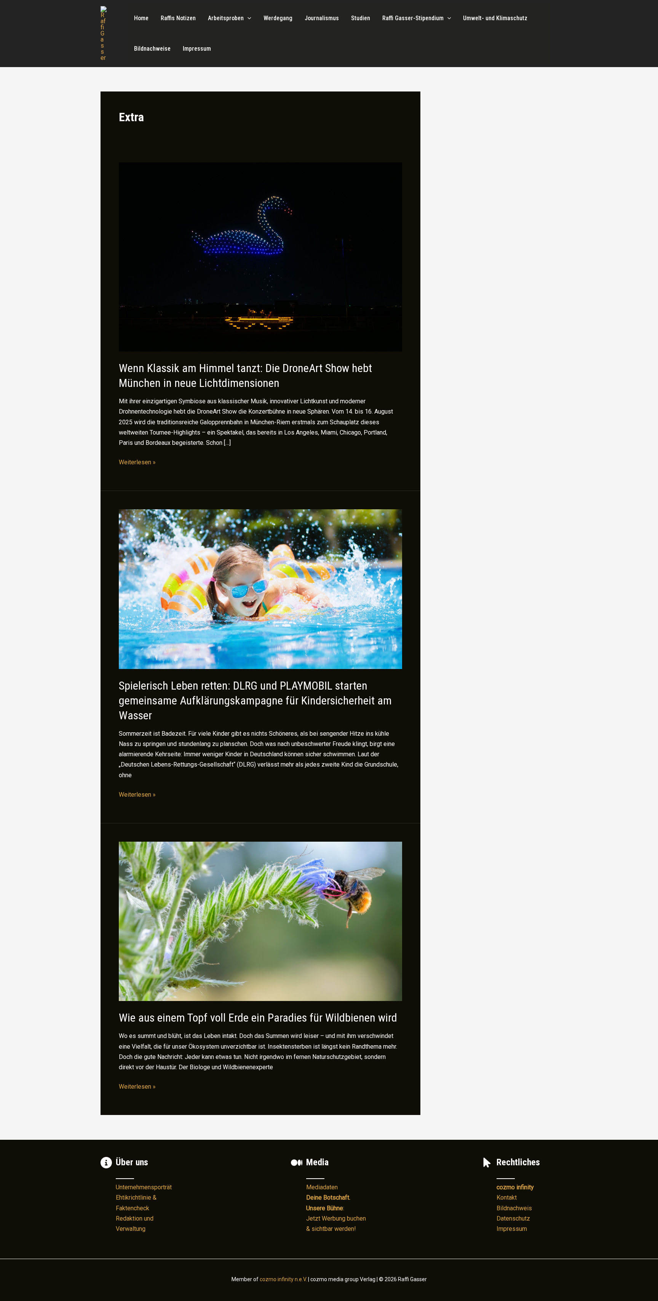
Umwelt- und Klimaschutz (495, 18)
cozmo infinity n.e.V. (283, 1279)
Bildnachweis (514, 1208)
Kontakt (507, 1197)
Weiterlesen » (137, 462)
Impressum (197, 48)
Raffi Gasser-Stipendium (413, 18)
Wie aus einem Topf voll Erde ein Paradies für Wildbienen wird (258, 1017)
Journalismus (322, 18)
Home (141, 18)
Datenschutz (513, 1218)
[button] (247, 18)
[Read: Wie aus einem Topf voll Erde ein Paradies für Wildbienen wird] (260, 920)
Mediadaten (322, 1187)
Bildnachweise (152, 48)
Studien (360, 18)
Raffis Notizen (178, 18)
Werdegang (278, 18)
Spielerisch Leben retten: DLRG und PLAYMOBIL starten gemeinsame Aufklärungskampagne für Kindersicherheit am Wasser (255, 700)
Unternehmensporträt (144, 1187)
